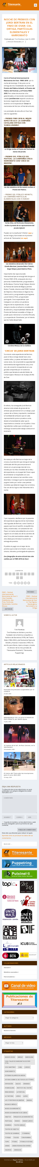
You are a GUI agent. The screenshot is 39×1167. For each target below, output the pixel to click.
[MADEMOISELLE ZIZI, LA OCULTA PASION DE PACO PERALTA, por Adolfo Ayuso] (19, 705)
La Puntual (21, 1092)
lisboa (18, 1096)
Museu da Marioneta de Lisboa (16, 1113)
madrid (29, 1100)
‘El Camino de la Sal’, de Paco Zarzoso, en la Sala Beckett (19, 746)
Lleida (25, 1096)
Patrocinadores (9, 977)
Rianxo (17, 1121)
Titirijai (8, 1137)
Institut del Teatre (24, 1088)
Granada (26, 1084)
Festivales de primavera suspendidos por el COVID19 (19, 690)
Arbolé (20, 1057)
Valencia (8, 1150)
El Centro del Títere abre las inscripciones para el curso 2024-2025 (18, 774)
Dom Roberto (10, 1071)
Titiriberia (26, 1133)
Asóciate (7, 967)
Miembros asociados (11, 972)
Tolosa (16, 1137)
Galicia (18, 1084)
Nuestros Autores (10, 1030)
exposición (9, 1084)
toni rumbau (26, 1137)
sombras (8, 1125)
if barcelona (9, 1088)
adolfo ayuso (10, 1057)
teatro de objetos (12, 1129)
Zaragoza (17, 1150)
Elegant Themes (18, 1160)
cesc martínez (10, 1067)
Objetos (8, 1117)
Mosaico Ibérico (11, 1104)
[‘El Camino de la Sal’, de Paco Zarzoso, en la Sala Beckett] (19, 733)
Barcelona (29, 1057)
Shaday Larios (28, 1121)
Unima (7, 1146)
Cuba (20, 1067)
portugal (8, 1121)
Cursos (27, 1067)
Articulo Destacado (14, 42)
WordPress (19, 1162)
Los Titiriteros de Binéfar (14, 1100)
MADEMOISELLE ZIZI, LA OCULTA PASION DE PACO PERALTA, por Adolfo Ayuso (19, 718)
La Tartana (9, 1096)
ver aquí (24, 238)
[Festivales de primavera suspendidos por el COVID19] (19, 677)
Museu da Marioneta (12, 1108)
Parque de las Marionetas (23, 1117)
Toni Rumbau (19, 39)
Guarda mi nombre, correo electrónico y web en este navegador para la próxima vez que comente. (19, 823)
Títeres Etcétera (26, 1141)
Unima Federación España (21, 1146)
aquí (30, 233)
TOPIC (7, 1141)
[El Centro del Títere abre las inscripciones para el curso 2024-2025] (19, 761)
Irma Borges (9, 1092)
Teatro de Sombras (12, 1133)
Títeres (14, 1141)
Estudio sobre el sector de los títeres (19, 1079)
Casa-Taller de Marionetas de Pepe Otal (17, 1062)
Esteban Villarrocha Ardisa (15, 1075)
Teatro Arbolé (19, 1125)
